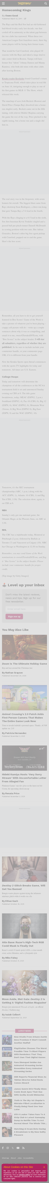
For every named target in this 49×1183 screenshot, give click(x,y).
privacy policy (24, 1175)
